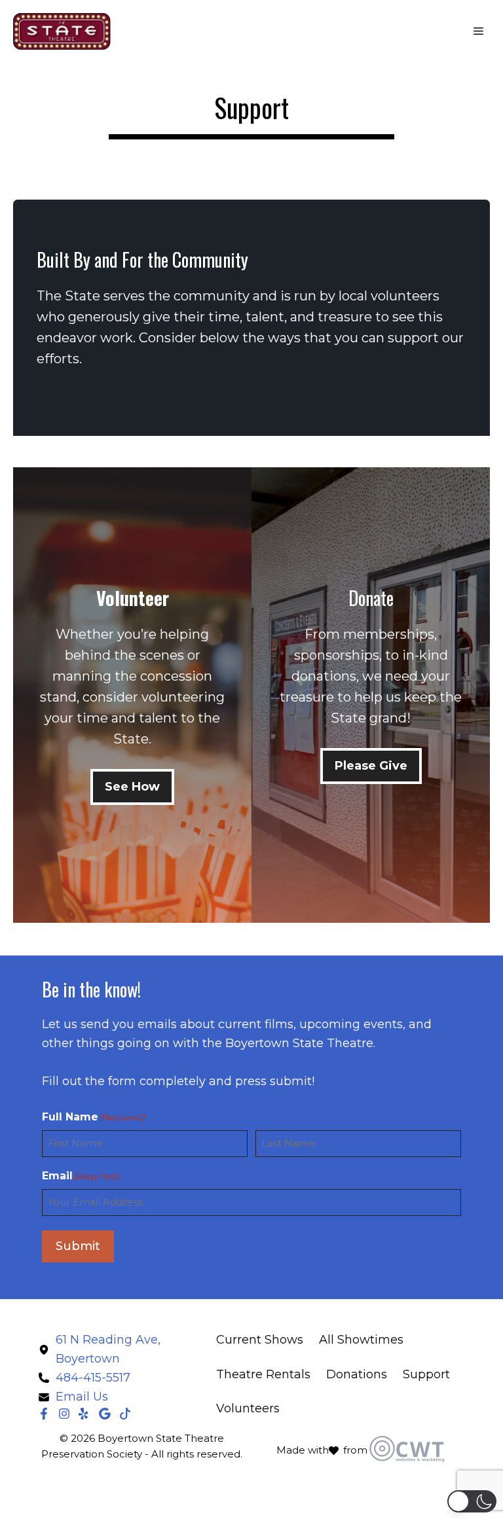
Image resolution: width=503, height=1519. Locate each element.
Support (426, 1374)
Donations (356, 1374)
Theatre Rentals (263, 1374)
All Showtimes (361, 1339)
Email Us (82, 1396)
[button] (471, 1501)
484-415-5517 (93, 1377)
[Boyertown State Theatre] (62, 31)
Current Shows (259, 1339)
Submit (78, 1246)
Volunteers (248, 1408)
